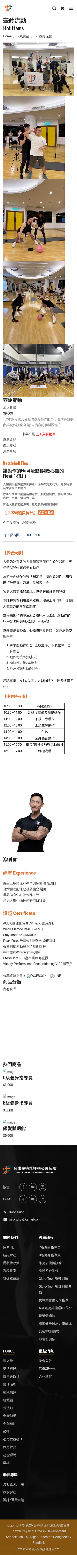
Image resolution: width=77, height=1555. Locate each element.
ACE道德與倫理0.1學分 (55, 1308)
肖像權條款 (11, 1279)
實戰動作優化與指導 (53, 1300)
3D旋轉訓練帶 (49, 1331)
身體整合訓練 (49, 1271)
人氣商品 (23, 36)
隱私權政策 (11, 1263)
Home (7, 36)
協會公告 (45, 1361)
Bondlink (38, 1543)
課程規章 (9, 1271)
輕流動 (8, 1408)
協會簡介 (9, 1247)
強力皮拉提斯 (13, 1439)
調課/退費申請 (13, 1500)
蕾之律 (8, 1361)
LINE (57, 976)
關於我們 (10, 1237)
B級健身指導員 (18, 1102)
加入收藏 (9, 408)
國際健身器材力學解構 (55, 1324)
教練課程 (46, 1237)
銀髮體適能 (14, 1128)
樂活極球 (9, 1369)
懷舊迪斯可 (11, 1376)
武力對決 (9, 1447)
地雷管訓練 (47, 1339)
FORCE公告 (47, 1369)
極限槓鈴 (9, 1392)
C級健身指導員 (18, 1077)
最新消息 (46, 1351)
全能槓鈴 (9, 1424)
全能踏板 (9, 1416)
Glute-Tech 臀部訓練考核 (55, 1289)
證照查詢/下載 (13, 1484)
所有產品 (9, 989)
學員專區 (10, 1474)
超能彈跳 (9, 1455)
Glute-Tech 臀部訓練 (53, 1279)
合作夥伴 (45, 1376)
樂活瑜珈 (9, 1384)
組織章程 (9, 1255)
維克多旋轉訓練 (50, 1263)
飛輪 (6, 1431)
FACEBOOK (38, 976)
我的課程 (9, 1492)
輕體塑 (8, 1400)
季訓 (6, 1463)
